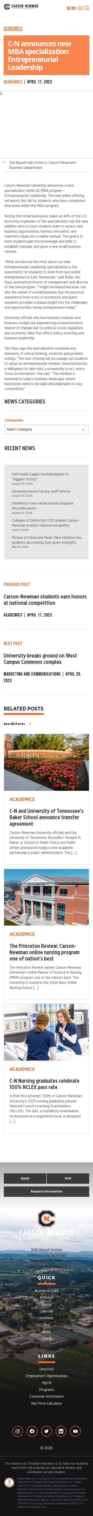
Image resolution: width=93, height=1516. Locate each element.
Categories (14, 420)
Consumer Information (46, 1396)
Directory (46, 1318)
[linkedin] (61, 1431)
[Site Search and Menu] (78, 8)
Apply (25, 1178)
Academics (13, 28)
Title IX (46, 1339)
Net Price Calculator (46, 1403)
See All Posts (14, 723)
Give (46, 1325)
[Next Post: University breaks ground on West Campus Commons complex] (46, 662)
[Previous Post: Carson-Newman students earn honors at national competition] (46, 599)
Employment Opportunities (46, 1376)
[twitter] (46, 1431)
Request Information (46, 1191)
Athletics (46, 1297)
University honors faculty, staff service (41, 491)
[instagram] (17, 1431)
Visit (68, 1178)
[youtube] (75, 1431)
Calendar (46, 1311)
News (46, 1332)
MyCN (46, 1383)
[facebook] (32, 1431)
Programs (46, 1390)
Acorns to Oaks (46, 1291)
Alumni (46, 1304)
